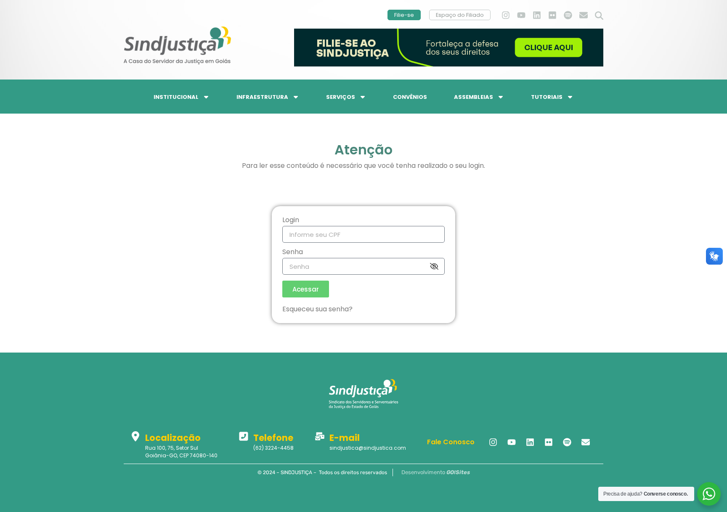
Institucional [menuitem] (176, 97)
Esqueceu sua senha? (317, 309)
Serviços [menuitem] (340, 97)
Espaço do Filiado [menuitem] (460, 15)
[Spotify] (568, 15)
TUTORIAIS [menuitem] (546, 97)
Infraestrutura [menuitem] (262, 97)
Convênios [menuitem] (410, 97)
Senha (292, 253)
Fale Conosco (451, 442)
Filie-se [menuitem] (404, 15)
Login (290, 221)
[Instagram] (505, 15)
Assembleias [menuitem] (473, 97)
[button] (599, 16)
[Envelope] (583, 15)
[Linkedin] (537, 15)
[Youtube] (521, 15)
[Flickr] (552, 15)
